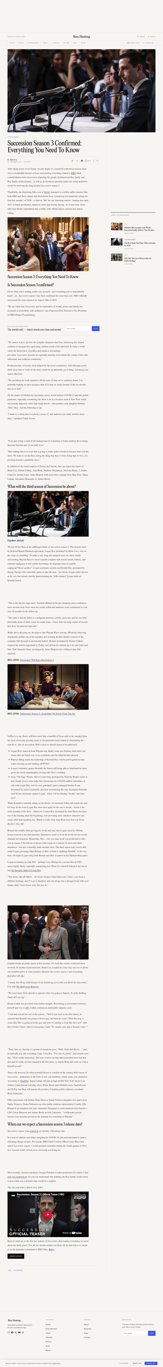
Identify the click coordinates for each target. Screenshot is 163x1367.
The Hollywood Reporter (27, 986)
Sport (83, 43)
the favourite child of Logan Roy (26, 870)
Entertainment (33, 43)
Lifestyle (55, 43)
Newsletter (134, 43)
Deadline (24, 1080)
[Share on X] (77, 161)
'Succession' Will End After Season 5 (37, 659)
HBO (73, 172)
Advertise (87, 1329)
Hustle (21, 43)
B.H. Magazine (148, 43)
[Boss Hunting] (82, 36)
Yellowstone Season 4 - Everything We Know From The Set (47, 713)
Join (95, 328)
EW (27, 1007)
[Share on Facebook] (82, 161)
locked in (34, 1130)
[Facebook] (12, 1332)
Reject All (137, 1363)
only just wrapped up (17, 1176)
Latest (12, 43)
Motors (66, 43)
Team (86, 1333)
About (86, 1324)
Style (75, 43)
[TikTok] (23, 1333)
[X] (16, 1333)
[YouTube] (19, 1332)
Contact (87, 1337)
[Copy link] (72, 161)
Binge (51, 1249)
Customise (123, 1363)
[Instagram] (9, 1332)
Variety (47, 191)
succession (18, 1270)
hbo (9, 1270)
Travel (45, 43)
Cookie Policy (56, 1363)
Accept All (151, 1363)
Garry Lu (13, 160)
